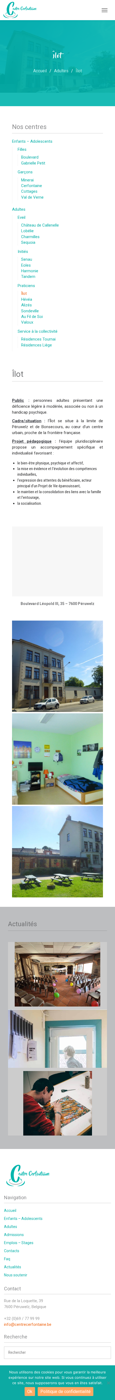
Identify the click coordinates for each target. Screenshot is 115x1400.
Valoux (27, 322)
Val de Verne (32, 197)
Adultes (18, 209)
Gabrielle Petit (33, 163)
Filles (22, 149)
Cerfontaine (31, 185)
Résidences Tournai (38, 339)
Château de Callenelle (40, 225)
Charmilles (30, 236)
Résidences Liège (36, 345)
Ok (29, 1391)
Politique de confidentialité (65, 1391)
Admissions (14, 1235)
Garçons (25, 172)
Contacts (11, 1251)
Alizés (26, 305)
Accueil (10, 1210)
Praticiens (26, 285)
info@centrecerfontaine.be (27, 1324)
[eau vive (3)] (57, 666)
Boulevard (30, 157)
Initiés (23, 251)
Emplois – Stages (18, 1243)
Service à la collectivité (37, 331)
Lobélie (27, 230)
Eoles (26, 265)
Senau (26, 259)
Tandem (28, 276)
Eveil (21, 217)
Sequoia (28, 242)
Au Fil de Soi (32, 316)
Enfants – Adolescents (32, 141)
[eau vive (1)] (57, 851)
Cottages (29, 191)
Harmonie (29, 270)
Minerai (27, 180)
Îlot (24, 293)
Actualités (12, 1267)
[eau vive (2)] (57, 759)
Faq (7, 1259)
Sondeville (30, 311)
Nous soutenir (15, 1275)
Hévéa (26, 299)
